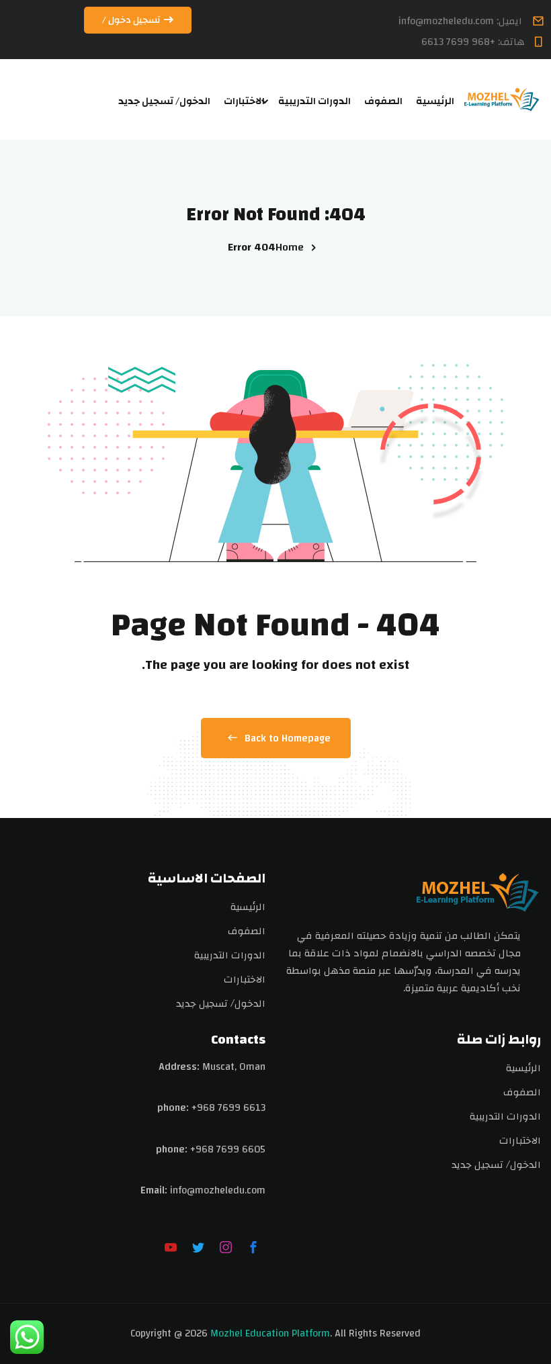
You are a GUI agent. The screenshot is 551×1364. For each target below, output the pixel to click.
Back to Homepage (288, 738)
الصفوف (383, 101)
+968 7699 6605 (227, 1149)
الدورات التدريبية (314, 101)
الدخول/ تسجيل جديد (164, 101)
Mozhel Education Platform (270, 1333)
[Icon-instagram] (226, 1247)
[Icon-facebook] (253, 1247)
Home (290, 247)
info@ (182, 1190)
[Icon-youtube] (171, 1247)
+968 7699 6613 (228, 1108)
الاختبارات (244, 101)
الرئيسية (435, 101)
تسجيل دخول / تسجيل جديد (132, 22)
